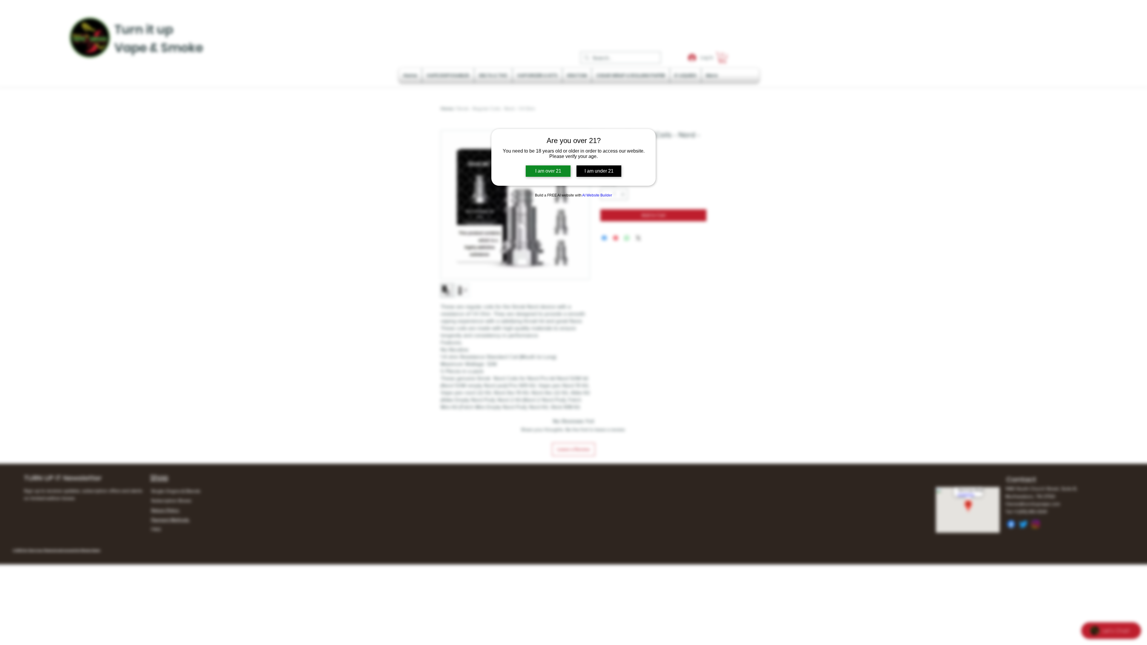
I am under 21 (599, 170)
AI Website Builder (597, 195)
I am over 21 (548, 170)
